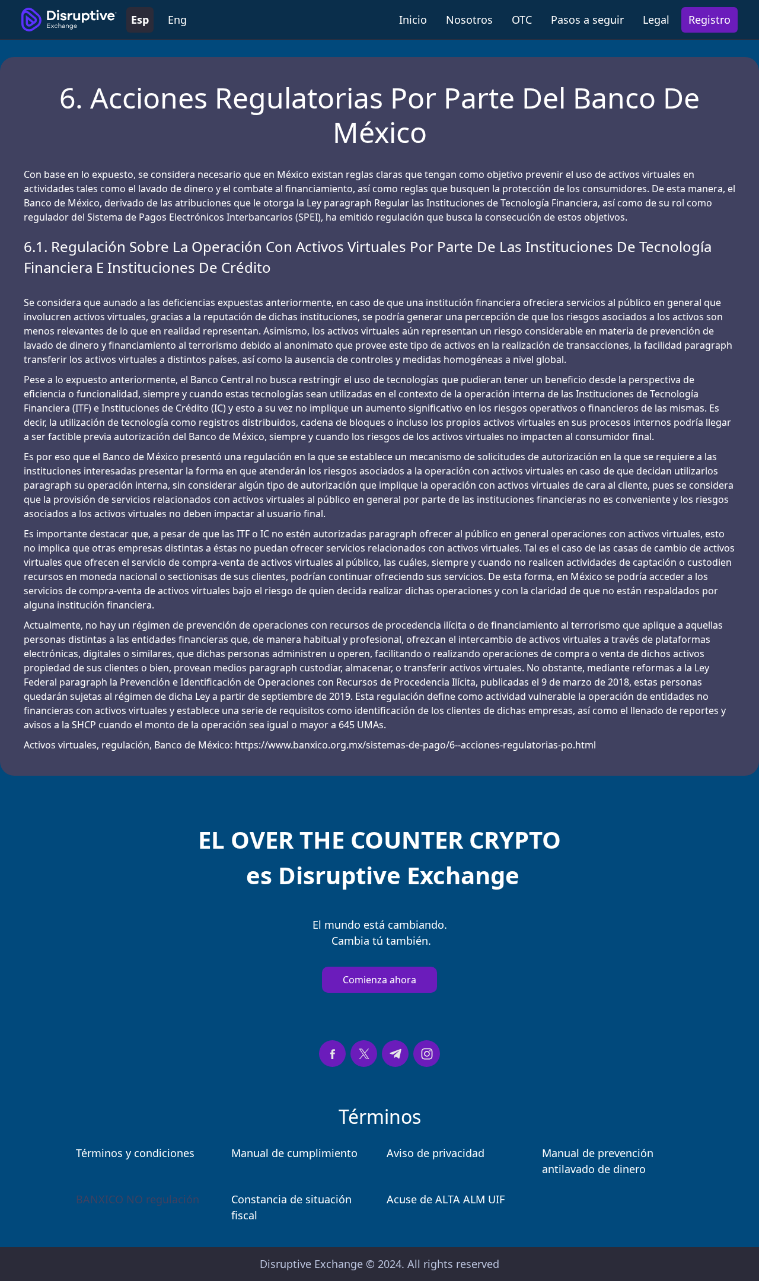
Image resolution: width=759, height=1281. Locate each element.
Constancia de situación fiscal (291, 1207)
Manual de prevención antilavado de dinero (597, 1161)
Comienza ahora (379, 979)
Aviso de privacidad (435, 1153)
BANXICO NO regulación (137, 1199)
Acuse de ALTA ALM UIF (446, 1199)
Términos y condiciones (135, 1153)
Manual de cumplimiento (294, 1153)
